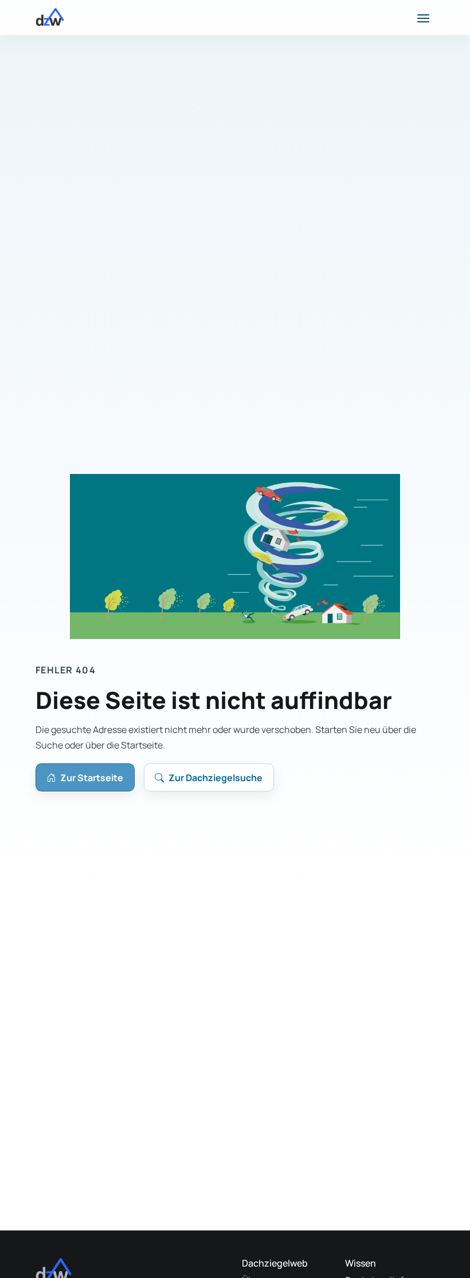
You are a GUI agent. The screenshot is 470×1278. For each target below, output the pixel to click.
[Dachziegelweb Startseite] (50, 17)
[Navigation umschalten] (423, 17)
